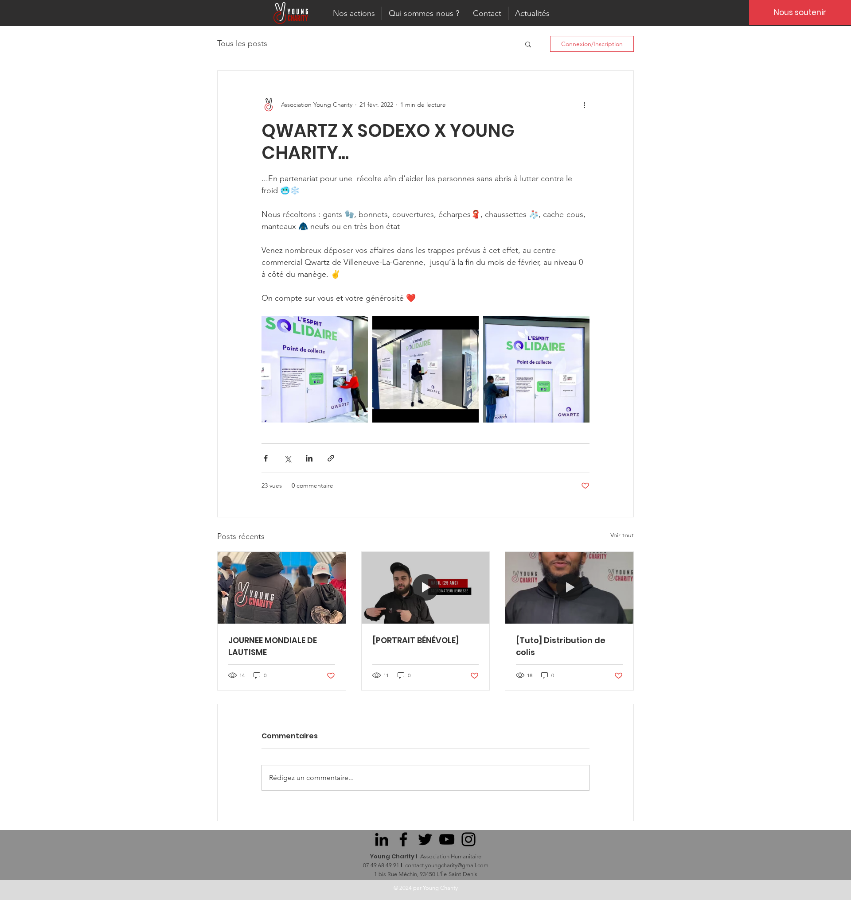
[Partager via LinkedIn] (309, 458)
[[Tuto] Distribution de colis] (569, 588)
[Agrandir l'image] (315, 369)
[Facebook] (403, 839)
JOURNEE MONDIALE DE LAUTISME (272, 646)
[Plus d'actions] (584, 104)
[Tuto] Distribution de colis (560, 646)
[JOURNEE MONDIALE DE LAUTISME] (282, 588)
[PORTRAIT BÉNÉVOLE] (415, 640)
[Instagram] (468, 839)
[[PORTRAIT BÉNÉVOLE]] (426, 588)
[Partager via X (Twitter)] (287, 458)
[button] (528, 43)
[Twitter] (425, 839)
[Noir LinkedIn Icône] (381, 839)
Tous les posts (242, 43)
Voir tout (622, 535)
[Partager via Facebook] (266, 458)
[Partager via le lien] (331, 458)
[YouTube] (446, 839)
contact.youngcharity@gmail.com (446, 865)
